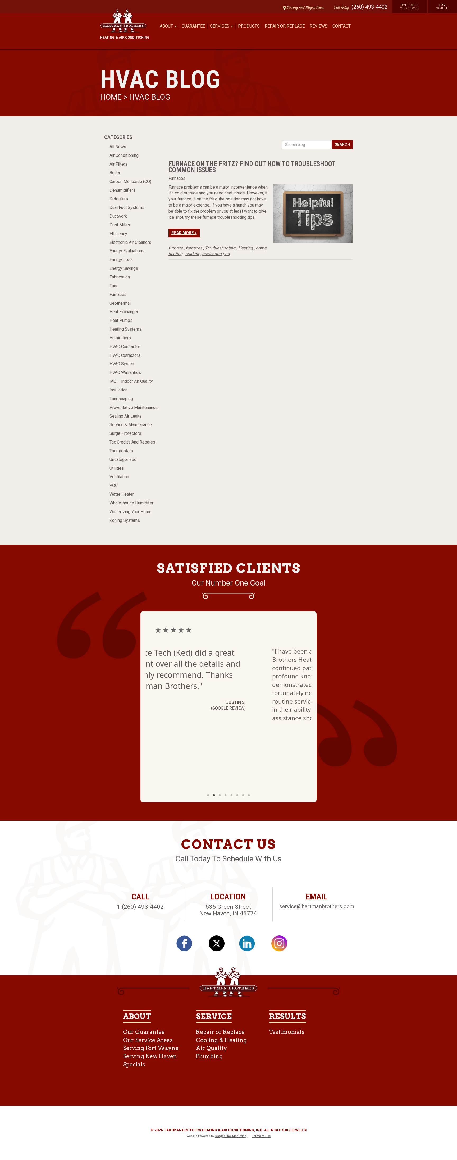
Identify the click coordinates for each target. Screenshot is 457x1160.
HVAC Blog (149, 97)
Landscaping (121, 398)
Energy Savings (123, 268)
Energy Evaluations (126, 250)
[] (187, 945)
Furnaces (117, 294)
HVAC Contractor (124, 346)
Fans (113, 285)
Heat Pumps (120, 320)
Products (249, 26)
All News (117, 146)
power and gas (216, 253)
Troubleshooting (220, 247)
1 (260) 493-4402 (140, 906)
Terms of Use (261, 1136)
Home (112, 97)
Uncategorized (122, 459)
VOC (113, 485)
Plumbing (209, 1056)
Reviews (318, 26)
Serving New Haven (150, 1056)
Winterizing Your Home (130, 511)
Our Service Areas (148, 1040)
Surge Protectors (125, 433)
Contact (341, 26)
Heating (245, 247)
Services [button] (220, 26)
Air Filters (118, 164)
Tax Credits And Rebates (132, 442)
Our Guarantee (144, 1032)
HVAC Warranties (125, 372)
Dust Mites (119, 224)
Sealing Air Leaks (125, 416)
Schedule (409, 6)
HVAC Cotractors (124, 355)
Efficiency (118, 233)
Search (342, 144)
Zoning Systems (124, 520)
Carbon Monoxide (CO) (130, 181)
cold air (192, 253)
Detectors (118, 198)
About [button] (167, 26)
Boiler (114, 172)
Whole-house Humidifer (131, 502)
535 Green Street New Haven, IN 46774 (228, 910)
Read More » (184, 233)
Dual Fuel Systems (126, 207)
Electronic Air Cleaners (130, 242)
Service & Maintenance (130, 424)
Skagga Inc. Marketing (230, 1136)
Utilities (116, 468)
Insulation (118, 389)
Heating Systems (125, 329)
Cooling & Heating (221, 1040)
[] (250, 945)
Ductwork (118, 216)
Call (340, 8)
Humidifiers (120, 337)
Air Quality (211, 1048)
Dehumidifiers (122, 190)
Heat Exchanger (123, 311)
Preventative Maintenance (133, 407)
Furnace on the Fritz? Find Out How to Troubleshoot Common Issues (252, 167)
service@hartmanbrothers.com (316, 906)
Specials (134, 1064)
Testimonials (286, 1032)
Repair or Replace (285, 26)
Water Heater (121, 494)
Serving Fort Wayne (151, 1048)
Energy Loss (121, 259)
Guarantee (193, 26)
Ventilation (119, 476)
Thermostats (121, 450)
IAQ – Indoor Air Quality (131, 381)
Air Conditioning (124, 155)
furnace (175, 247)
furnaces (194, 247)
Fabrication (119, 277)
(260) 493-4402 (369, 7)
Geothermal (120, 303)
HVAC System (122, 363)
